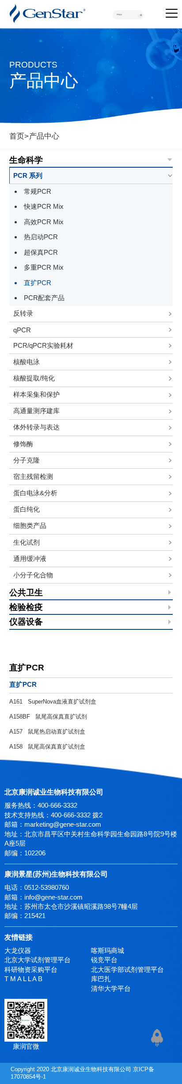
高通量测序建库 (36, 410)
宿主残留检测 (33, 476)
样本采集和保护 (36, 394)
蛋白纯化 (26, 509)
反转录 (23, 313)
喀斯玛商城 (107, 950)
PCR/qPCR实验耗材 (43, 345)
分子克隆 (26, 460)
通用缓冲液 (29, 558)
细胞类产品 (29, 525)
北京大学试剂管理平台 (37, 960)
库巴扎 (101, 978)
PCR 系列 (27, 175)
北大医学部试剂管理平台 (127, 969)
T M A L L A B (23, 978)
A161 (52, 701)
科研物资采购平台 (30, 969)
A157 (47, 731)
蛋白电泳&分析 (35, 493)
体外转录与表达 (36, 427)
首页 (16, 136)
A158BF (48, 716)
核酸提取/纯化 (34, 378)
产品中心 (44, 136)
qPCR (22, 330)
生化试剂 (26, 542)
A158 (47, 746)
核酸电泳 (26, 361)
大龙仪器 (17, 950)
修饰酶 (23, 444)
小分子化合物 (33, 575)
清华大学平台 (111, 988)
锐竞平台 (104, 960)
